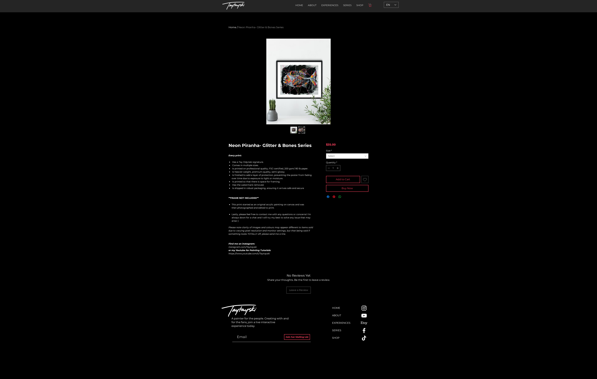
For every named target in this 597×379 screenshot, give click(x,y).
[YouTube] (364, 315)
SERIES (336, 330)
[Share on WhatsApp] (340, 197)
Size (329, 150)
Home (232, 27)
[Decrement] (328, 168)
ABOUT (336, 315)
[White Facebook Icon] (364, 330)
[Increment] (338, 168)
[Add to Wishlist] (364, 179)
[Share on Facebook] (328, 197)
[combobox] (347, 156)
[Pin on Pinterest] (334, 197)
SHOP (335, 337)
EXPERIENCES (341, 322)
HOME (336, 307)
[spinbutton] (333, 168)
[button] (347, 5)
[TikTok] (364, 338)
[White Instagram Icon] (364, 308)
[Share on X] (346, 197)
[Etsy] (364, 323)
